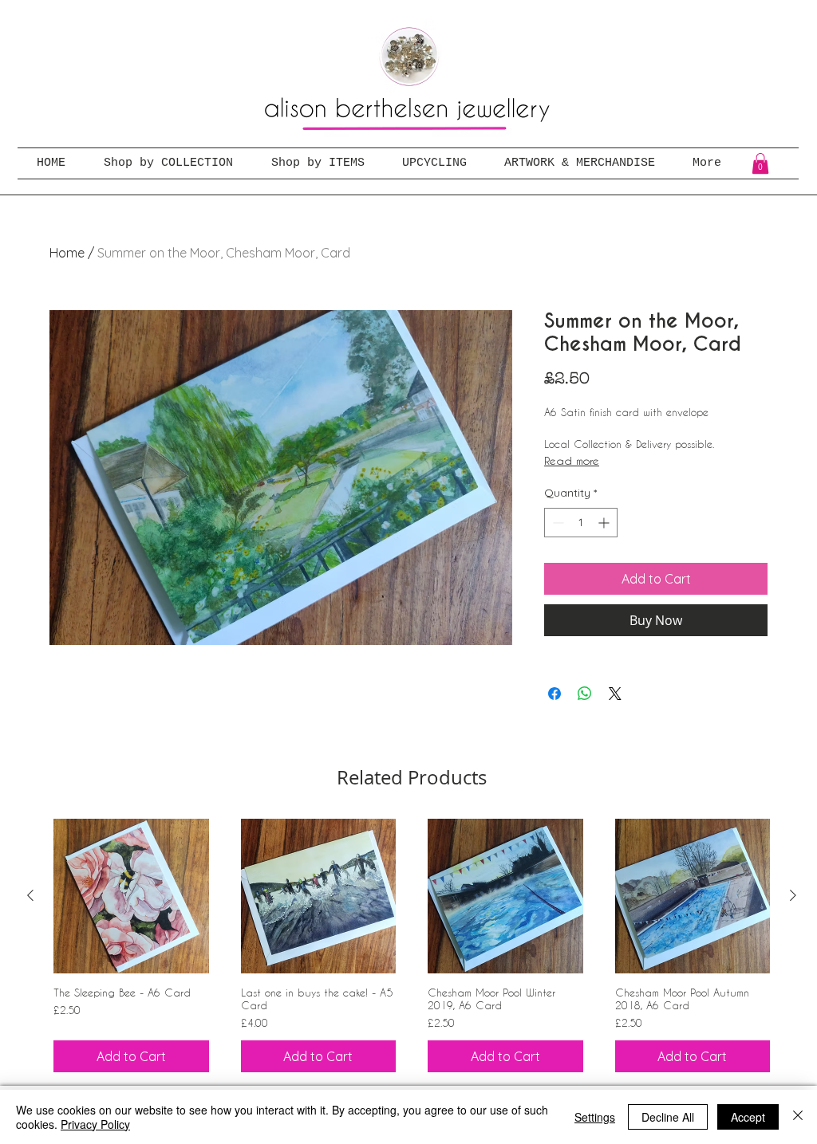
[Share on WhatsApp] (584, 693)
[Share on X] (615, 693)
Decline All (667, 1117)
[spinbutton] (580, 523)
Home (67, 253)
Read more (571, 460)
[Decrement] (556, 523)
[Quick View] (131, 896)
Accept (748, 1117)
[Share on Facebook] (554, 693)
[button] (760, 163)
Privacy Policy (95, 1124)
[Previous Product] (30, 895)
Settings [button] (594, 1117)
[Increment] (605, 523)
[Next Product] (793, 895)
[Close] (797, 1117)
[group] (412, 945)
